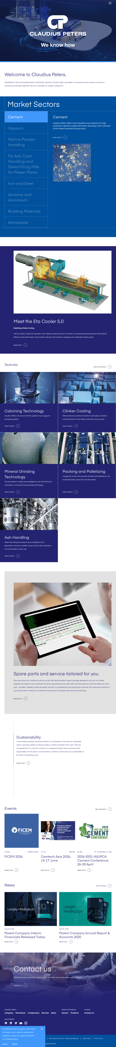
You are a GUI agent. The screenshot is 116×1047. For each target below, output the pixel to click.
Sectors (65, 1013)
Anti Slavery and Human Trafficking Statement (64, 1038)
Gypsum (16, 128)
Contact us (89, 1013)
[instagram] (25, 1023)
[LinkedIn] (11, 1023)
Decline (15, 1044)
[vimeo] (15, 1023)
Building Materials (24, 211)
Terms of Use (98, 1038)
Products (75, 1013)
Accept (4, 1044)
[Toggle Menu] (110, 3)
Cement (15, 116)
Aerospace (18, 222)
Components (33, 1013)
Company (9, 1013)
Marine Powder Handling (21, 141)
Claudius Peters (10, 1009)
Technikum (20, 1013)
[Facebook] (6, 1023)
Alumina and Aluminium (19, 197)
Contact (87, 1009)
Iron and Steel (20, 183)
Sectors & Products (69, 1009)
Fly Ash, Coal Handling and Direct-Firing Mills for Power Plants (23, 164)
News (53, 1013)
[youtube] (20, 1023)
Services (45, 1013)
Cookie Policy (86, 1038)
